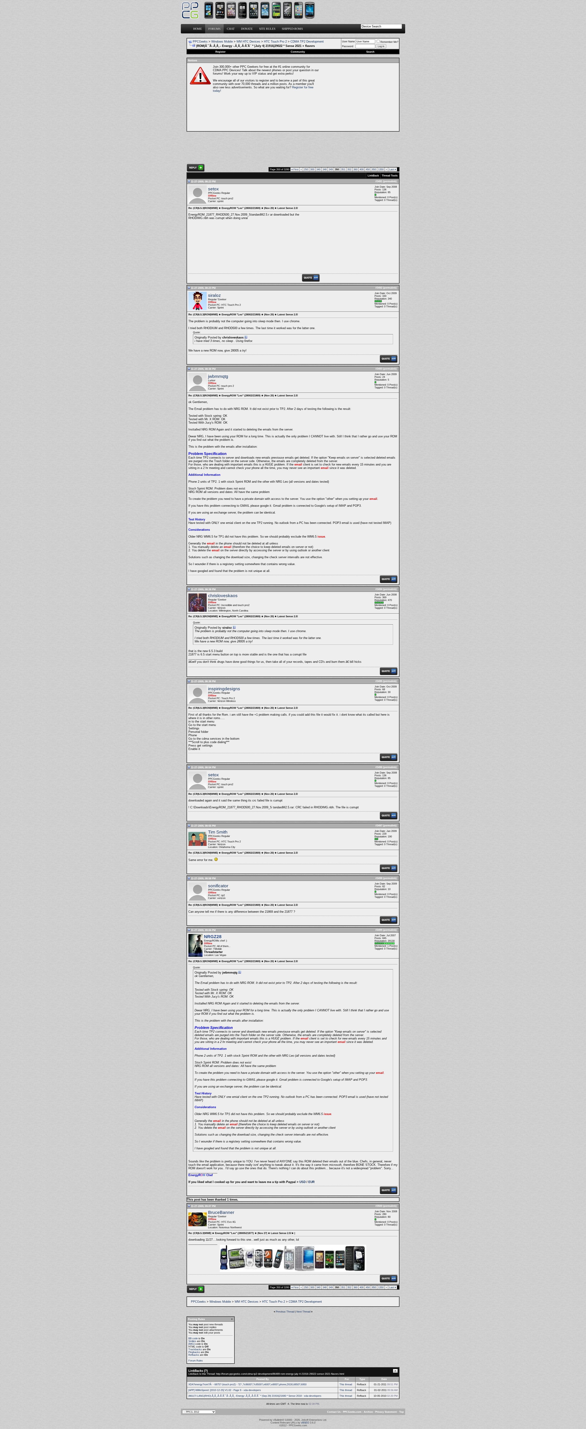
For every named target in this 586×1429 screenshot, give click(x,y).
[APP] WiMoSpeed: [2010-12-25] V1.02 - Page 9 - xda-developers (224, 1390)
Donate (247, 28)
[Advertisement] (358, 97)
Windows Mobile (222, 41)
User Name (348, 41)
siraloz (214, 295)
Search (370, 51)
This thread (345, 1384)
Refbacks (193, 1354)
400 (362, 169)
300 (312, 169)
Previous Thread (285, 1311)
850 (374, 169)
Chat (231, 28)
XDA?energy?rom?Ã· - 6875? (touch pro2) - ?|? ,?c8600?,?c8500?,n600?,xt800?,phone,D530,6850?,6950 (247, 1384)
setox (213, 189)
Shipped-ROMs (292, 28)
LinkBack (373, 175)
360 (355, 169)
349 (331, 169)
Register (220, 51)
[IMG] (191, 1343)
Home (197, 28)
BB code (193, 1338)
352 (349, 169)
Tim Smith (218, 832)
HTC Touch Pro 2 (275, 41)
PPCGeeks (200, 41)
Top (401, 1411)
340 (318, 169)
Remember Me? (389, 42)
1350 (381, 169)
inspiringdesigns (224, 688)
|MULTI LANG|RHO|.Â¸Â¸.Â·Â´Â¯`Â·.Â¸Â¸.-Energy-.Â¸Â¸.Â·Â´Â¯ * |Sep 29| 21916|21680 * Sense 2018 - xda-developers (254, 1395)
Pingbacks (194, 1352)
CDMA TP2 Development (307, 41)
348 (325, 169)
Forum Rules (195, 1360)
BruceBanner (221, 1212)
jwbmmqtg (218, 376)
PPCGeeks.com (352, 1411)
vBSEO (305, 1422)
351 (343, 169)
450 (368, 169)
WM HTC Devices (248, 41)
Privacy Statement (386, 1411)
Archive (368, 1411)
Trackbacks (195, 1349)
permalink (390, 181)
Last (392, 169)
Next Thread (303, 1311)
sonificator (218, 885)
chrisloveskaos (223, 595)
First (294, 169)
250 (306, 169)
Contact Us (334, 1411)
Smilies (192, 1341)
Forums (214, 28)
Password (347, 46)
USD (302, 1182)
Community (298, 51)
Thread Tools (390, 175)
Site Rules (267, 28)
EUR (311, 1182)
